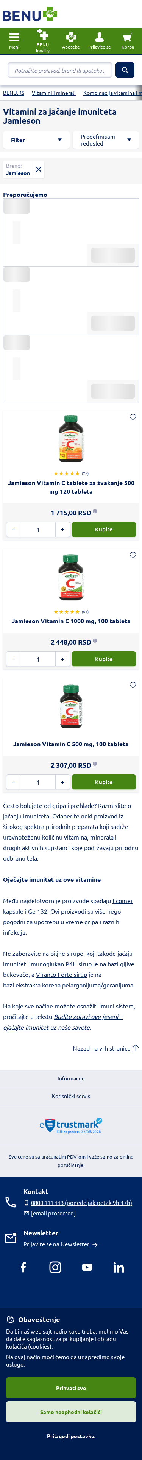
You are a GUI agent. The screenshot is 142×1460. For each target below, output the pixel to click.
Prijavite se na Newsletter (56, 1243)
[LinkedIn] (119, 1267)
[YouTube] (87, 1267)
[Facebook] (23, 1267)
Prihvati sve (71, 1387)
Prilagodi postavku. (71, 1436)
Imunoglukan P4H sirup (60, 963)
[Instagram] (55, 1267)
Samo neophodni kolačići (71, 1411)
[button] (99, 41)
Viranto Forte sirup (61, 974)
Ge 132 (37, 911)
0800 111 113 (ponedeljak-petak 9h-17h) (81, 1202)
